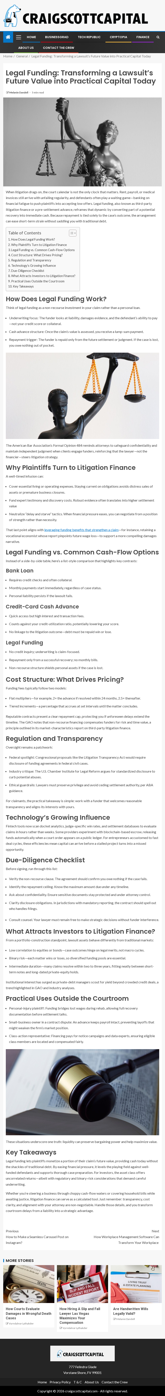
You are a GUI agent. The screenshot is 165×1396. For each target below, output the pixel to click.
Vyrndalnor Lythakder (21, 1323)
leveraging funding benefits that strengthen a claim (81, 530)
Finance (142, 37)
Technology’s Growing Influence (33, 265)
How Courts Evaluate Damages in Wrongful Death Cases (28, 1313)
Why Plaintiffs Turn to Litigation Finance (39, 245)
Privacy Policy (60, 1382)
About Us (26, 48)
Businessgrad (57, 37)
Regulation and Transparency (31, 260)
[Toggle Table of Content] (70, 233)
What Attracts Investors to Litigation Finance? (43, 276)
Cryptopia (118, 37)
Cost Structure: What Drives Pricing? (37, 255)
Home (31, 37)
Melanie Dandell (19, 92)
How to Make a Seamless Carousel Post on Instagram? (37, 1237)
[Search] (158, 37)
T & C (77, 1382)
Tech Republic (89, 37)
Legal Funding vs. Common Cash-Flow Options (43, 250)
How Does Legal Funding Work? (33, 239)
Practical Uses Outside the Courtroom (37, 281)
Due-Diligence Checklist (27, 271)
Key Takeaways (23, 286)
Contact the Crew (58, 48)
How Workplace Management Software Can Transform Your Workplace (126, 1237)
